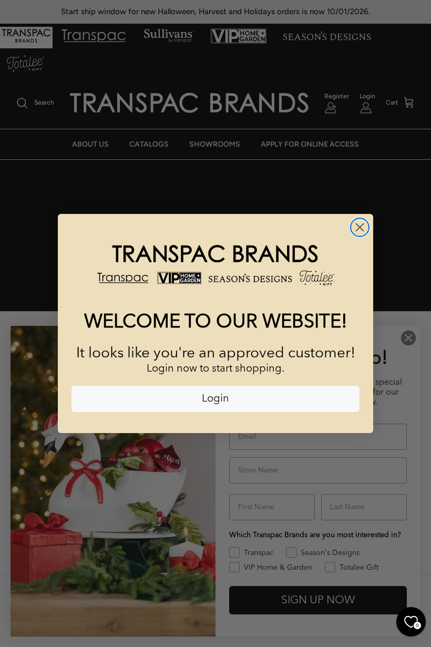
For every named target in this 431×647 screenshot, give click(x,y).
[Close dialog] (360, 227)
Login (215, 399)
